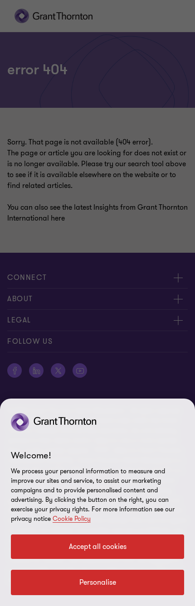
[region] (97, 502)
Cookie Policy (72, 519)
